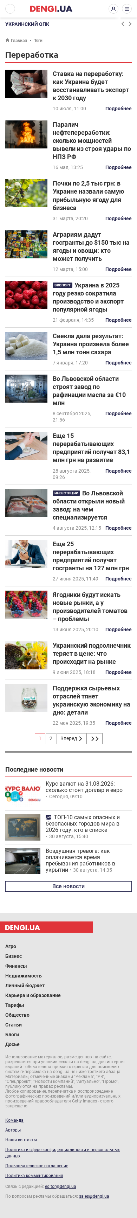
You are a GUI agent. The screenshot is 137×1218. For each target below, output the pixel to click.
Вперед (69, 738)
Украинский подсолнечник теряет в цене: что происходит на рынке (92, 653)
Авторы (13, 1130)
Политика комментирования (34, 1175)
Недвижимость (23, 976)
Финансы (16, 966)
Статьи (13, 1025)
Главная (19, 40)
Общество (17, 1015)
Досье (12, 1044)
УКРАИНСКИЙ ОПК (27, 24)
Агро (10, 946)
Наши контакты (21, 1139)
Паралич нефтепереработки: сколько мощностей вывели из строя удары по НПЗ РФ (92, 140)
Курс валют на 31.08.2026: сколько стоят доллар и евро (84, 786)
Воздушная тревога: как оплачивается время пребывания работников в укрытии (80, 860)
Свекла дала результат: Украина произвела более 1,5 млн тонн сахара (91, 344)
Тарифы (14, 1005)
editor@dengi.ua (60, 1186)
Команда (14, 1120)
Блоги (12, 1034)
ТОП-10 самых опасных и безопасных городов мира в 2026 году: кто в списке (83, 823)
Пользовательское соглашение (36, 1165)
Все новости (68, 886)
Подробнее (118, 108)
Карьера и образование (33, 995)
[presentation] (122, 24)
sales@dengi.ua (94, 1196)
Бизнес (13, 956)
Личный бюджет (25, 985)
